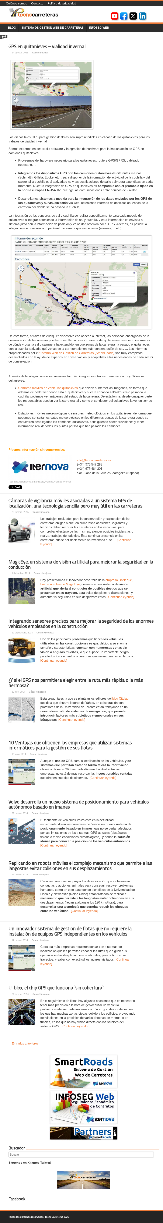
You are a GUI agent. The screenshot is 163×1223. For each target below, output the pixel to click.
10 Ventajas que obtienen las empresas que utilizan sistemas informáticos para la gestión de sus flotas (70, 745)
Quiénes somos (16, 3)
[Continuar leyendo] (120, 597)
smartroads (38, 481)
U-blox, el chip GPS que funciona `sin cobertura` (55, 987)
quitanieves (25, 481)
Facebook (16, 1199)
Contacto (37, 3)
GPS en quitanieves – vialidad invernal (47, 46)
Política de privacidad (62, 3)
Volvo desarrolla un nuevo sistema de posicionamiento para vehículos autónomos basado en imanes (78, 804)
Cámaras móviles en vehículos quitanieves (48, 388)
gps (16, 481)
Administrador (40, 52)
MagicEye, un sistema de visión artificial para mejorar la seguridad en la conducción (80, 564)
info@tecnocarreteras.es (94, 460)
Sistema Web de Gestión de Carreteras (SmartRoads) (76, 353)
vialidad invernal (62, 481)
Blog (12, 27)
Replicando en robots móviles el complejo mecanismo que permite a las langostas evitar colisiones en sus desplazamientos (80, 865)
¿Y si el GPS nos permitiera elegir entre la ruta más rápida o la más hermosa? (75, 682)
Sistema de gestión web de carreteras (52, 27)
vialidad (49, 481)
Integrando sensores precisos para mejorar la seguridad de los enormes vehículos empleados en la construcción (81, 623)
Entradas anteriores (23, 1043)
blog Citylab (120, 698)
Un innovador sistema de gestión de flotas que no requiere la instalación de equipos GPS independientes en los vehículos (70, 931)
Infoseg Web (99, 27)
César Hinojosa (40, 512)
